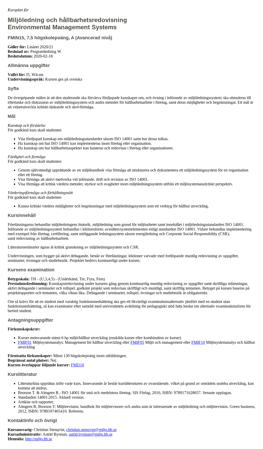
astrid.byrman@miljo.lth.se (90, 434)
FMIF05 (137, 342)
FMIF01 (25, 342)
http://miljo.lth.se (38, 439)
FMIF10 (198, 342)
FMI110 (77, 365)
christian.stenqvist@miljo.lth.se (91, 429)
